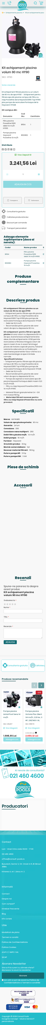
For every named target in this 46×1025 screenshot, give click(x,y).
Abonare (23, 975)
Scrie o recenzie (8, 85)
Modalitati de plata (10, 932)
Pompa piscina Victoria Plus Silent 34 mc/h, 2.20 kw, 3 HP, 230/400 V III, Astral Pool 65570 (33, 717)
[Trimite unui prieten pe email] (14, 149)
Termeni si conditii (10, 937)
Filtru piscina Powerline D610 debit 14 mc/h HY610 (32, 254)
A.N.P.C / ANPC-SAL (10, 952)
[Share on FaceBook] (3, 149)
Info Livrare (7, 918)
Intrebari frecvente (10, 908)
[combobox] (35, 3)
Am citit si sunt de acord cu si (22, 981)
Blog (4, 913)
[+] (38, 174)
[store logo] (23, 5)
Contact (6, 893)
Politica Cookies (9, 947)
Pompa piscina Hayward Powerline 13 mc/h (31, 263)
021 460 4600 (7, 854)
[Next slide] (41, 685)
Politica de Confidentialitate (15, 942)
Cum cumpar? (8, 903)
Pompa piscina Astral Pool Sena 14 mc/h (11, 714)
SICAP (4, 957)
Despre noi (7, 898)
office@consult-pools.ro (13, 859)
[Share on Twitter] (6, 149)
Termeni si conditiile (31, 982)
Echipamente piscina (14, 13)
